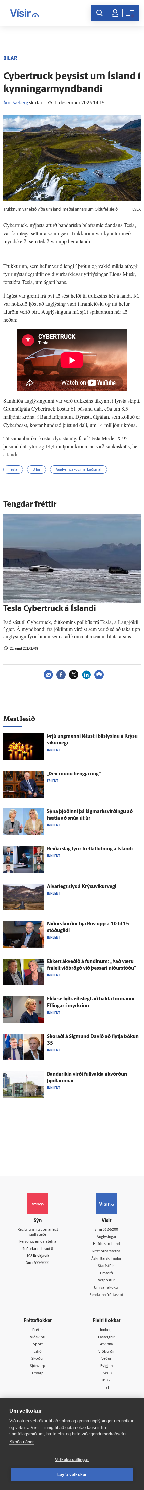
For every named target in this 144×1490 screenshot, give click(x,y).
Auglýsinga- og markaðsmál (78, 470)
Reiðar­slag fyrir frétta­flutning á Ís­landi (90, 849)
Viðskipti (37, 1337)
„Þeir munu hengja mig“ (74, 774)
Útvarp (38, 1373)
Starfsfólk (106, 1266)
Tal (106, 1388)
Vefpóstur (106, 1280)
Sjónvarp (37, 1366)
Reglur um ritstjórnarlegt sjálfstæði (38, 1232)
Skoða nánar (21, 1441)
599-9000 (41, 1263)
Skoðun (37, 1359)
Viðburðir (106, 1352)
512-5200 (110, 1230)
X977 (106, 1380)
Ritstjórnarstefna (106, 1251)
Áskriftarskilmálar (106, 1259)
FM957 (106, 1373)
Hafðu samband (106, 1244)
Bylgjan (106, 1366)
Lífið (38, 1352)
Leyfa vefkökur (72, 1474)
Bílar (36, 470)
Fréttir (37, 1330)
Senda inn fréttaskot (106, 1295)
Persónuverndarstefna (37, 1242)
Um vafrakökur (106, 1288)
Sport (38, 1344)
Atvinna (106, 1344)
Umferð (106, 1273)
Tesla (13, 470)
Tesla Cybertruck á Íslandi (49, 609)
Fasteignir (106, 1337)
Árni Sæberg (15, 103)
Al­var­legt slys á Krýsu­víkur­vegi (81, 886)
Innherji (106, 1330)
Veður (106, 1359)
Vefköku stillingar (72, 1459)
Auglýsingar (106, 1237)
